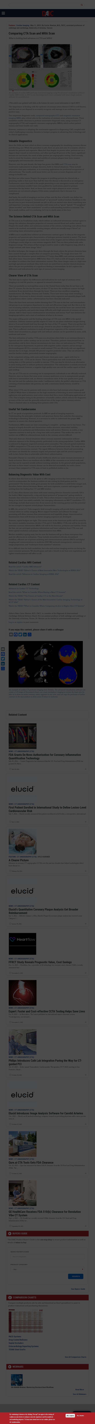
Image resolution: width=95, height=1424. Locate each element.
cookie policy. (16, 1422)
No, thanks (80, 1415)
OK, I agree (70, 1415)
